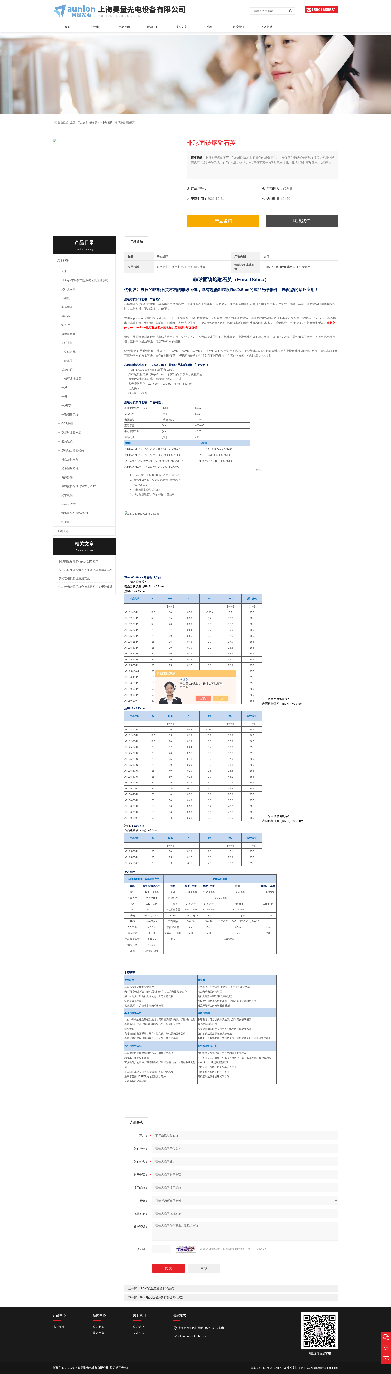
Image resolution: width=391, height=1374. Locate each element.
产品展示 (124, 26)
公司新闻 (98, 1326)
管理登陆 (319, 1367)
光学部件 (95, 122)
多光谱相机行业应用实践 (74, 578)
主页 (72, 122)
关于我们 (95, 26)
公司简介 (138, 1326)
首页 (67, 26)
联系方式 (179, 1315)
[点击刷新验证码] (186, 1249)
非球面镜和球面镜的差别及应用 (78, 561)
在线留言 (209, 26)
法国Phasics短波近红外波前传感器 (162, 1297)
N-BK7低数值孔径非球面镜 (157, 1288)
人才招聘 (266, 26)
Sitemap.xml (331, 1367)
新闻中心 (152, 26)
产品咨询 (223, 220)
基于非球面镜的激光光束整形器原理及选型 (85, 570)
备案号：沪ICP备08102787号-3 (268, 1367)
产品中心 (59, 1315)
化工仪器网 (307, 1367)
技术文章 (181, 26)
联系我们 (238, 26)
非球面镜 (107, 122)
